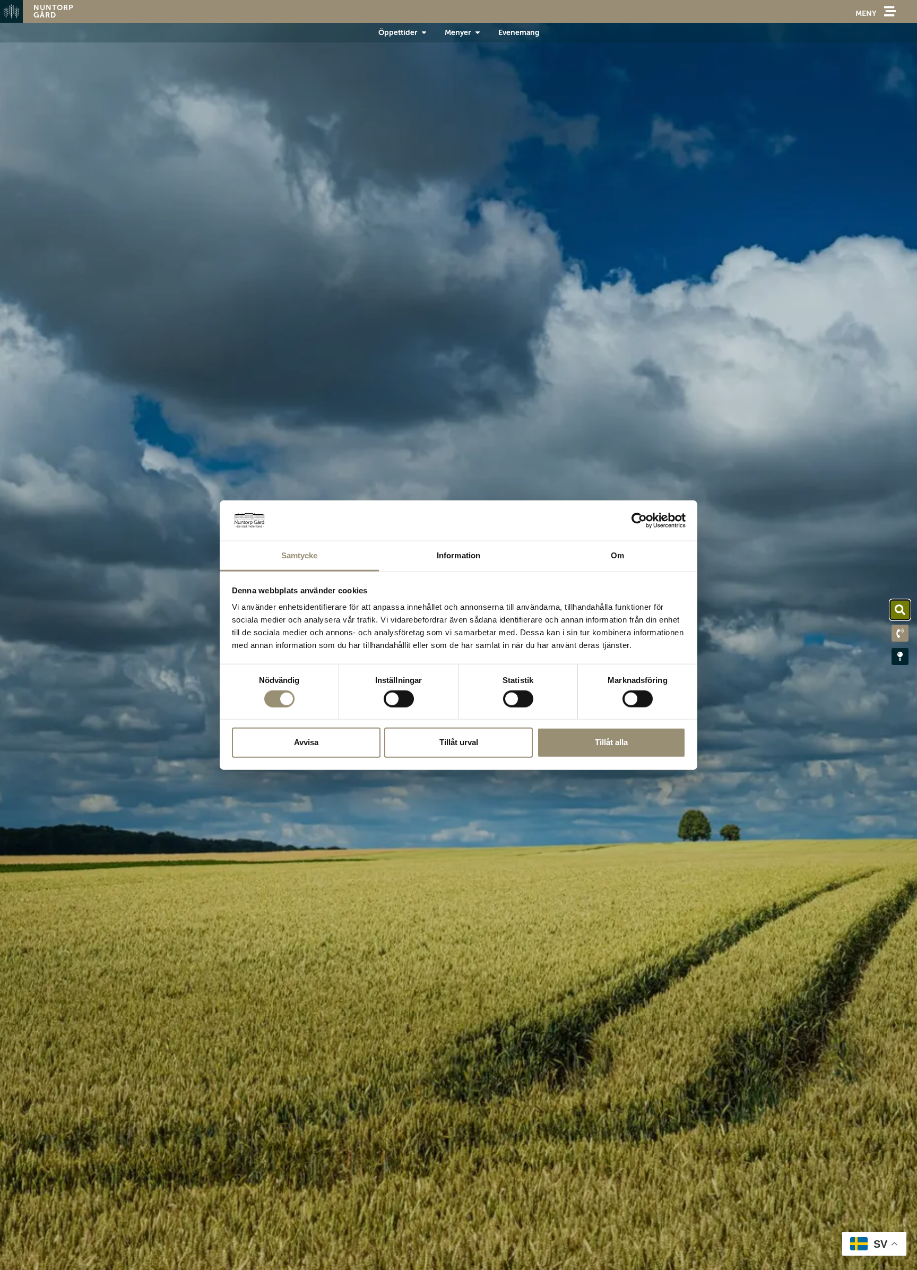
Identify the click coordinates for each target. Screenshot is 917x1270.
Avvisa (306, 742)
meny (865, 13)
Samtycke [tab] (299, 555)
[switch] (399, 698)
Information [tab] (458, 555)
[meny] (890, 11)
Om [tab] (617, 555)
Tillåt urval (458, 742)
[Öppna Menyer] (477, 32)
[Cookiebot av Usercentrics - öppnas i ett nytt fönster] (639, 521)
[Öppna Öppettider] (424, 32)
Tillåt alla (611, 742)
